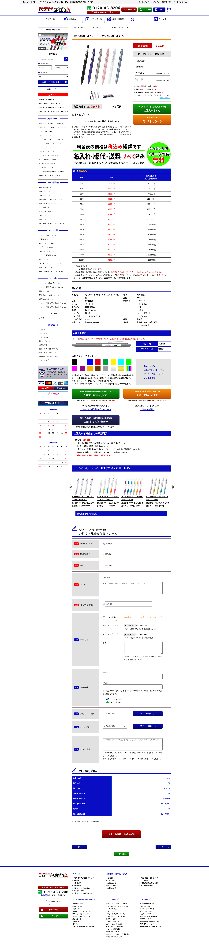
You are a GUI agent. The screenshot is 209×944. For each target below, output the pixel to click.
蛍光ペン (42, 219)
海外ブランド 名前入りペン (49, 175)
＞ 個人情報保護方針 (146, 885)
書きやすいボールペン (47, 291)
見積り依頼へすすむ (147, 393)
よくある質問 (149, 378)
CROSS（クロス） (46, 259)
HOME (74, 27)
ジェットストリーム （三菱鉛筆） (52, 123)
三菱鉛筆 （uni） (45, 239)
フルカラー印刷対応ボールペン (51, 283)
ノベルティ (43, 318)
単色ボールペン (45, 187)
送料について (165, 98)
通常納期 (108, 544)
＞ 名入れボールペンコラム (81, 888)
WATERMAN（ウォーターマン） (51, 271)
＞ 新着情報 (75, 880)
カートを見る (55, 902)
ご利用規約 (43, 333)
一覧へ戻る (121, 854)
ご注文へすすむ (152, 109)
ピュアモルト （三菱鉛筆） (49, 159)
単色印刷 (141, 61)
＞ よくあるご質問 (78, 891)
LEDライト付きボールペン (49, 203)
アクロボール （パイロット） (50, 143)
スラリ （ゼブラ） (46, 147)
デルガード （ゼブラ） (47, 167)
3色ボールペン (44, 195)
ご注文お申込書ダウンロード (95, 409)
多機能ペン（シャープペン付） (51, 199)
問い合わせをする (152, 120)
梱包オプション (44, 341)
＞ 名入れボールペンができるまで (83, 893)
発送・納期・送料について (48, 349)
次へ (163, 847)
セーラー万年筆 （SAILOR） (50, 255)
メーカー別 (140, 19)
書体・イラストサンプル (47, 352)
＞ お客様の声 (76, 883)
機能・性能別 (118, 19)
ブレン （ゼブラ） (46, 135)
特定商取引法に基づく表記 (48, 356)
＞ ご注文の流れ (111, 880)
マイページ (147, 9)
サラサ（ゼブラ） (46, 131)
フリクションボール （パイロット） (53, 127)
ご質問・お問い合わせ (96, 420)
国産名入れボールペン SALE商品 (51, 108)
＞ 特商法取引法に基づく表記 (148, 883)
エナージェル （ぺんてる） (49, 155)
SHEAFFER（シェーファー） (50, 263)
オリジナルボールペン (47, 235)
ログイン (161, 9)
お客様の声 (155, 2)
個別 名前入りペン (46, 299)
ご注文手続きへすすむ (96, 393)
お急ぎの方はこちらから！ (53, 887)
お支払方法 (43, 345)
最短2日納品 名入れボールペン (51, 104)
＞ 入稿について (111, 883)
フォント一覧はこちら (147, 714)
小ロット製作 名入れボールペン (51, 287)
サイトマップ (44, 360)
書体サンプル (149, 366)
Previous (70, 487)
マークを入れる (116, 699)
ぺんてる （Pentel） (47, 251)
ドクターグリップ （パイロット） (52, 139)
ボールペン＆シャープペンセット (51, 223)
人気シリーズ (96, 19)
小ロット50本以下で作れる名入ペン (52, 303)
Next (172, 487)
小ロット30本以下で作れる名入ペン (52, 307)
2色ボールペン (44, 191)
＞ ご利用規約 (143, 880)
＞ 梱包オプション (112, 885)
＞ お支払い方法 (111, 888)
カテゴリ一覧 (49, 19)
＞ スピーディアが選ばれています (83, 878)
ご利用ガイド (144, 2)
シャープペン (44, 215)
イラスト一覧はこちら (147, 726)
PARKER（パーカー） (47, 267)
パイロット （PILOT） (47, 243)
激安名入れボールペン (47, 100)
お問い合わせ (131, 9)
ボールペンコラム (180, 2)
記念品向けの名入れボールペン (51, 295)
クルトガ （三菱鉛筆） (47, 163)
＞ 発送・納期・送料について (148, 878)
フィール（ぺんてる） (47, 151)
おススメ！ (74, 19)
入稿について (44, 330)
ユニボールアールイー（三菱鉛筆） (52, 171)
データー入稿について (153, 374)
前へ (79, 847)
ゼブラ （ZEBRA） (46, 247)
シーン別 (163, 19)
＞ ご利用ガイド (111, 878)
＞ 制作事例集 (76, 885)
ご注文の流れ (44, 337)
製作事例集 (166, 2)
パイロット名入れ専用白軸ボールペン (53, 111)
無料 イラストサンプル (154, 370)
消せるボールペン (46, 211)
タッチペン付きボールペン (49, 207)
